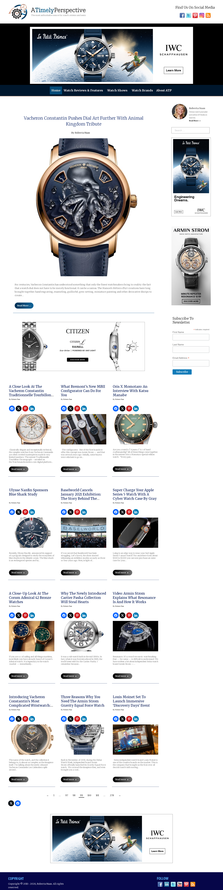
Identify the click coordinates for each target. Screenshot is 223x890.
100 (89, 795)
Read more (16, 469)
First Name (178, 332)
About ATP (164, 90)
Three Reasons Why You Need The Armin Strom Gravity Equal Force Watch (82, 701)
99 (81, 795)
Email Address (181, 358)
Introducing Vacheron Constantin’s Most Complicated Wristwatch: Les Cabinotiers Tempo (29, 703)
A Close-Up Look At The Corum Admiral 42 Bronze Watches (30, 597)
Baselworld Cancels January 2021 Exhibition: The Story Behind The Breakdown (81, 496)
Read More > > (195, 121)
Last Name (178, 344)
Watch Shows (117, 90)
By (14, 399)
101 (97, 795)
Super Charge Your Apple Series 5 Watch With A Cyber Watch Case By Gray (135, 494)
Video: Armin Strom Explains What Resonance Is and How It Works (134, 597)
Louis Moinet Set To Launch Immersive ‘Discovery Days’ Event (131, 701)
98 (74, 795)
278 (112, 795)
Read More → (24, 305)
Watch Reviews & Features (83, 90)
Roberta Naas (82, 132)
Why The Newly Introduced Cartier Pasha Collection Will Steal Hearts (83, 597)
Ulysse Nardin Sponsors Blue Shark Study (28, 492)
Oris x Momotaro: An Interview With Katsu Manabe (130, 391)
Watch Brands (142, 90)
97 (66, 795)
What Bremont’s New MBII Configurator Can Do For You (83, 391)
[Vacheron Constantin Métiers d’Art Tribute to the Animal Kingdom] (84, 207)
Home (55, 90)
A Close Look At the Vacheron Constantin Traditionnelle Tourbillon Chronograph (30, 393)
